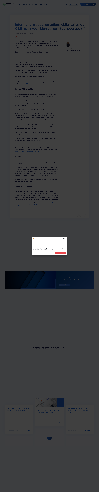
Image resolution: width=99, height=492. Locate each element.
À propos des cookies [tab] (63, 241)
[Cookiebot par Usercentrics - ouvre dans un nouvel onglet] (62, 238)
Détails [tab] (45, 241)
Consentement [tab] (36, 241)
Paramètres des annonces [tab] (53, 241)
